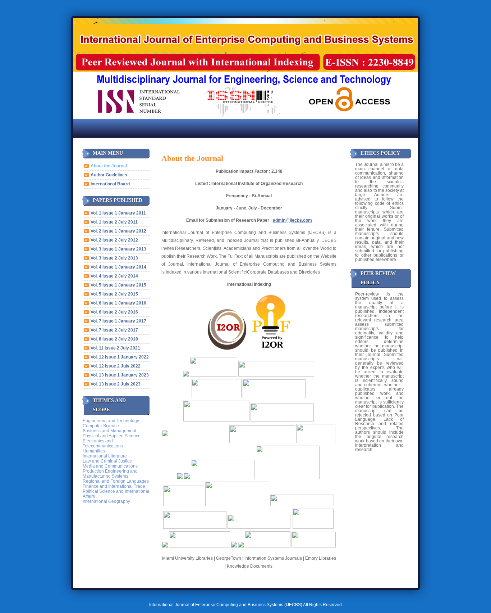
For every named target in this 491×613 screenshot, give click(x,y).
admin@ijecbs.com (292, 220)
